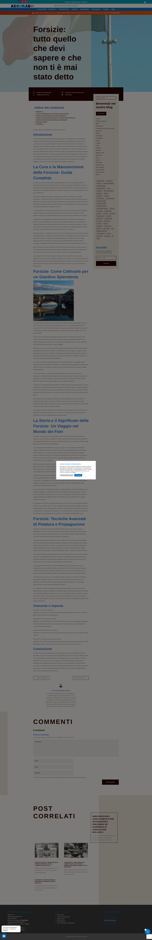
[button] (11, 929)
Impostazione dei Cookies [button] (67, 475)
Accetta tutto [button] (78, 475)
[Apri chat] (4, 936)
